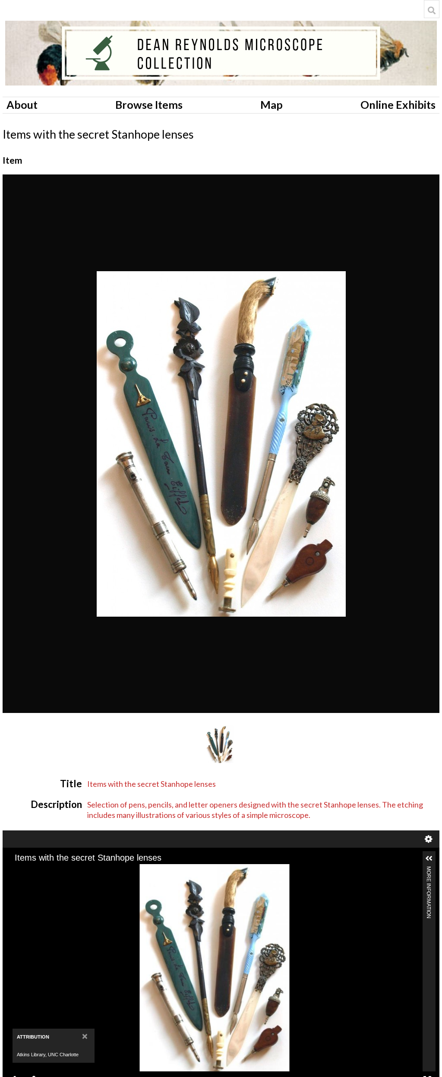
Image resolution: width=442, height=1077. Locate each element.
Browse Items (149, 104)
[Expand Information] (429, 858)
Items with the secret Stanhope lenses (151, 784)
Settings (428, 839)
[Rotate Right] (46, 871)
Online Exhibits (398, 104)
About (22, 104)
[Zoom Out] (31, 871)
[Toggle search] (431, 10)
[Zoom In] (17, 871)
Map (271, 104)
